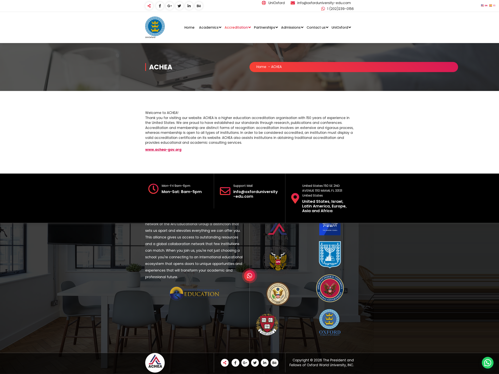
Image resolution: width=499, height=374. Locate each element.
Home (189, 27)
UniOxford (340, 27)
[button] (488, 363)
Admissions (291, 27)
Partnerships (264, 27)
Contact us (316, 27)
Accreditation (236, 27)
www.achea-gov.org (163, 149)
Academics (209, 27)
